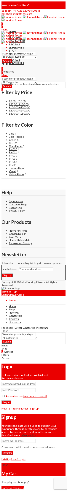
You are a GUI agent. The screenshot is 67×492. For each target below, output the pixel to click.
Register (7, 453)
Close (20, 294)
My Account (16, 201)
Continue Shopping (12, 487)
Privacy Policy (17, 210)
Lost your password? (35, 396)
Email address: (10, 269)
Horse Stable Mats (20, 240)
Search (7, 86)
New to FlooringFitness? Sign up (20, 408)
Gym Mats (15, 236)
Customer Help (18, 204)
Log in (6, 402)
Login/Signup (9, 294)
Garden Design (17, 233)
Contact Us (15, 207)
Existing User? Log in (13, 459)
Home (4, 71)
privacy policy (28, 435)
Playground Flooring (20, 243)
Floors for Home (18, 230)
